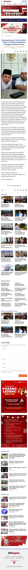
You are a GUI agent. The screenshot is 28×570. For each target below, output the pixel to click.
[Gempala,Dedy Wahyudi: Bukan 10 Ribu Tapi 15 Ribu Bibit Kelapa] (7, 267)
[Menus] (2, 1)
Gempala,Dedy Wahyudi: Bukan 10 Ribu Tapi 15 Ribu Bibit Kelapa (7, 273)
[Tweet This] (18, 51)
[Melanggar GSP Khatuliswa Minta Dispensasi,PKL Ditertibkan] (7, 199)
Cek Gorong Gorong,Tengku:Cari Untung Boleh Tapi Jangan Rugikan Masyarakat (20, 233)
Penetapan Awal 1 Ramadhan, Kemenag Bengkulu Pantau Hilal (17, 480)
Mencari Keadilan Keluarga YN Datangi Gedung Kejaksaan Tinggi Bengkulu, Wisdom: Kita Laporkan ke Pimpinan (17, 523)
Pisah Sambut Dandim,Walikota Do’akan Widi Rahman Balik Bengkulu (6, 219)
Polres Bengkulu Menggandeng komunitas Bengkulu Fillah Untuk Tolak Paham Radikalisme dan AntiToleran (17, 455)
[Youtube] (14, 562)
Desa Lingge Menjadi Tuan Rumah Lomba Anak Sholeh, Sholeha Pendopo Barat (17, 487)
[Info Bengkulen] (7, 2)
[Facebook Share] (15, 51)
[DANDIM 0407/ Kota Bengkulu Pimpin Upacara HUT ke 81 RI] (4, 517)
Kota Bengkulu (20, 47)
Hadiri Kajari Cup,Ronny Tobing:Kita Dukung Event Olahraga (21, 219)
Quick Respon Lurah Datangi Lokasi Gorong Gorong (21, 246)
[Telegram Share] (23, 51)
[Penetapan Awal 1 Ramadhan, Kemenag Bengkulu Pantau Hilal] (4, 481)
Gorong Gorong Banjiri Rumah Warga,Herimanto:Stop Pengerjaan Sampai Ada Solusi (7, 246)
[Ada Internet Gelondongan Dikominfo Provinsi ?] (4, 511)
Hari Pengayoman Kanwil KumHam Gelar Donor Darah (6, 233)
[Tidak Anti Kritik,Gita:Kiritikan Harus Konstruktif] (21, 199)
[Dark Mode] (23, 1)
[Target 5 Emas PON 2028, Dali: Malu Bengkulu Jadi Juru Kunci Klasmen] (4, 475)
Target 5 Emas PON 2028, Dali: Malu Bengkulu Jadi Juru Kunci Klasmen (18, 474)
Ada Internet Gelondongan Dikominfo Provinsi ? (16, 510)
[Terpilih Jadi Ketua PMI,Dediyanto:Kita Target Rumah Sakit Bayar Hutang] (7, 254)
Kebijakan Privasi (20, 558)
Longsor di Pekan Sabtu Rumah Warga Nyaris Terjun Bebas (21, 273)
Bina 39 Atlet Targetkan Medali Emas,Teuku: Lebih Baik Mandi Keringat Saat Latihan (16, 504)
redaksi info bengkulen (10, 47)
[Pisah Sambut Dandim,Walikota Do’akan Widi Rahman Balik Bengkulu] (7, 213)
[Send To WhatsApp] (26, 51)
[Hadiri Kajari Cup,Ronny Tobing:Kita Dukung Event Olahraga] (21, 213)
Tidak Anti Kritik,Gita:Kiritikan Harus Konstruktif (19, 205)
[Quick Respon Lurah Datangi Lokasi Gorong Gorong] (21, 240)
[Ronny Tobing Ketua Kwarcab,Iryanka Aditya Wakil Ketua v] (21, 254)
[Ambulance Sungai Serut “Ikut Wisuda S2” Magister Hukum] (4, 463)
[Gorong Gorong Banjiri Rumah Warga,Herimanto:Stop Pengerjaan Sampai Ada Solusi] (7, 240)
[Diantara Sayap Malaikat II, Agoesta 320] (4, 469)
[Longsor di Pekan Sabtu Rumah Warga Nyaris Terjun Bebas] (21, 267)
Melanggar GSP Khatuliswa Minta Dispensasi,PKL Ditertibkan (5, 205)
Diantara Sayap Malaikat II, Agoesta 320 (18, 468)
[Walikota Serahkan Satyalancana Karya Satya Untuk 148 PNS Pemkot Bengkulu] (4, 531)
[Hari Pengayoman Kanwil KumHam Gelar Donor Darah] (7, 226)
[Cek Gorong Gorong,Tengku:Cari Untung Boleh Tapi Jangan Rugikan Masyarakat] (21, 226)
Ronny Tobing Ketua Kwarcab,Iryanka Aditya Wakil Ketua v (21, 260)
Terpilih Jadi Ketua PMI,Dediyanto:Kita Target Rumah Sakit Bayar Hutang (6, 260)
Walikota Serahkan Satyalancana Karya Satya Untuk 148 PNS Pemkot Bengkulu (18, 530)
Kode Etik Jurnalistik (17, 556)
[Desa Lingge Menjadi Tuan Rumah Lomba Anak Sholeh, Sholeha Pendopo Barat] (4, 488)
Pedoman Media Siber (9, 558)
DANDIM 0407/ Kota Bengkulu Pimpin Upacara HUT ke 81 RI (16, 516)
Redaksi (8, 556)
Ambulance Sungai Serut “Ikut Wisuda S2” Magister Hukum (16, 462)
